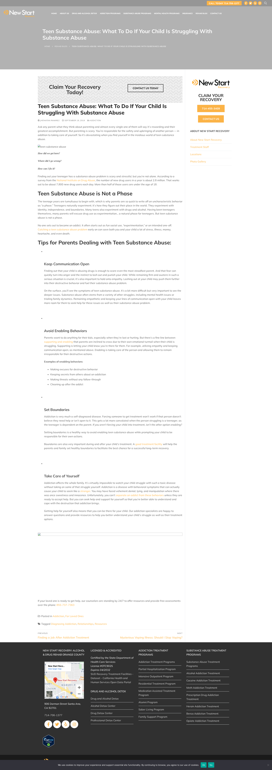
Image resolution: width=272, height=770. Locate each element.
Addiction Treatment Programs (157, 661)
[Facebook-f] (48, 724)
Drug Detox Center (102, 713)
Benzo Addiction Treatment (202, 713)
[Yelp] (255, 3)
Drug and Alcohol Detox (105, 698)
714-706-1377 (53, 715)
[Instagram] (260, 3)
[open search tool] (265, 3)
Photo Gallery (198, 161)
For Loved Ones (74, 616)
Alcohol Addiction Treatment (203, 673)
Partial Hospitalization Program (157, 669)
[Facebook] (246, 3)
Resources (101, 623)
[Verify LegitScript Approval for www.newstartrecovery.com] (48, 746)
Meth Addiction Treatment (201, 687)
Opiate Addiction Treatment (202, 720)
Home (47, 46)
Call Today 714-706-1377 (224, 3)
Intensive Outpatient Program (156, 676)
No (211, 765)
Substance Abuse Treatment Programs (203, 664)
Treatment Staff (199, 147)
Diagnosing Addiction (63, 623)
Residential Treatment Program (157, 683)
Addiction (95, 120)
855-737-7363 (65, 604)
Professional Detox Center (106, 720)
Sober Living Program (151, 709)
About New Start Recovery (206, 139)
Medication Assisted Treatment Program (157, 693)
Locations (195, 154)
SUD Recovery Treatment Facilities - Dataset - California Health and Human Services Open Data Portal (112, 678)
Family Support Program (153, 716)
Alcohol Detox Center (103, 705)
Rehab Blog (61, 46)
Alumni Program (148, 702)
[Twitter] (250, 3)
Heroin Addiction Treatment (202, 706)
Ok (203, 765)
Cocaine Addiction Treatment (203, 680)
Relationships (86, 623)
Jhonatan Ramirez (50, 120)
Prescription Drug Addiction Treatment (202, 697)
